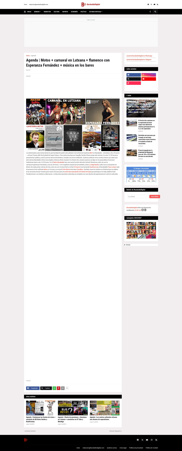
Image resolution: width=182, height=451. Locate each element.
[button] (25, 11)
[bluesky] (148, 83)
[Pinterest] (58, 388)
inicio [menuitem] (29, 12)
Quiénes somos (112, 448)
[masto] (133, 87)
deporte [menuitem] (65, 12)
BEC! (91, 153)
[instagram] (148, 75)
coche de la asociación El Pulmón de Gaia (77, 172)
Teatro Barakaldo (58, 162)
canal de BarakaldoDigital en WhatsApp (139, 56)
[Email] (63, 388)
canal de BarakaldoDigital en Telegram (138, 59)
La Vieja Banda (94, 165)
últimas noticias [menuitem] (95, 12)
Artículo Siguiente (115, 431)
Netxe (46, 169)
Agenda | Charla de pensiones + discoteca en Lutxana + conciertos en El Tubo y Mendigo (72, 419)
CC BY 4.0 (138, 210)
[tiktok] (133, 83)
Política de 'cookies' (152, 448)
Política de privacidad (136, 448)
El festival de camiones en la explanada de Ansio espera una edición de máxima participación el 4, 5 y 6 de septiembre (146, 125)
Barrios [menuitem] (37, 12)
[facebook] (148, 4)
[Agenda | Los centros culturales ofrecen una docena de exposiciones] (105, 408)
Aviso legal (123, 448)
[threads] (148, 87)
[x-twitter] (151, 4)
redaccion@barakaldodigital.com (38, 4)
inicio (25, 4)
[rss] (157, 4)
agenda (33, 55)
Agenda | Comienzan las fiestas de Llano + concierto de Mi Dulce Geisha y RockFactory (40, 419)
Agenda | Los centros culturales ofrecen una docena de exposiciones (103, 418)
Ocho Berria (66, 169)
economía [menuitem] (74, 12)
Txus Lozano (112, 167)
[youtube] (154, 4)
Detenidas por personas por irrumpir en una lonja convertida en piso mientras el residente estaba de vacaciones (147, 139)
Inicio (28, 55)
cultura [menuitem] (56, 12)
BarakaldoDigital (131, 207)
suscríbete (154, 196)
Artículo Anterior (30, 431)
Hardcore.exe (94, 167)
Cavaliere (80, 169)
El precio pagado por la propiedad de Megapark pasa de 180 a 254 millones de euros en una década (147, 153)
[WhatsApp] (54, 388)
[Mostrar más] (67, 388)
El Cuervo (77, 167)
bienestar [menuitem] (47, 12)
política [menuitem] (83, 12)
